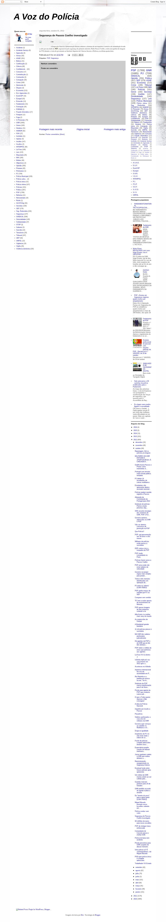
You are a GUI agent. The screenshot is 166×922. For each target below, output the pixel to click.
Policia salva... (21, 179)
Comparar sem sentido (143, 597)
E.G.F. (135, 165)
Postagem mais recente (50, 129)
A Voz (30, 34)
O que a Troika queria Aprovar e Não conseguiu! (142, 699)
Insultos (19, 144)
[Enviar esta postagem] (68, 55)
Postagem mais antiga (115, 129)
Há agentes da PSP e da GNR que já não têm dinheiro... (142, 643)
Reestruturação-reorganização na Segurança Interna (142, 763)
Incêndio (19, 136)
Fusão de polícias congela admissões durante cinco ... (142, 742)
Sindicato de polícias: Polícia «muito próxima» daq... (142, 506)
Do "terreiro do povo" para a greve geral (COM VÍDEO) (142, 797)
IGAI (18, 133)
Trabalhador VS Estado (143, 863)
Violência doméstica (23, 249)
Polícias (19, 187)
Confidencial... (21, 69)
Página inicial (83, 129)
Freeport (19, 115)
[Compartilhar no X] (78, 55)
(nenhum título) (146, 271)
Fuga (18, 117)
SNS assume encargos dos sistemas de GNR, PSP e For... (143, 513)
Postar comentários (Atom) (55, 134)
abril (137, 883)
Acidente (19, 48)
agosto (138, 870)
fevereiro (138, 889)
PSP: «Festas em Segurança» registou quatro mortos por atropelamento (141, 298)
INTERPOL (20, 147)
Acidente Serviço (22, 50)
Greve (18, 125)
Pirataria (19, 168)
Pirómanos (20, 171)
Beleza (18, 61)
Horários (19, 128)
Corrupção (19, 80)
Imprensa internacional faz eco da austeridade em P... (143, 671)
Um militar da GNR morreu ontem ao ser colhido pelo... (143, 777)
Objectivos (20, 163)
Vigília (18, 246)
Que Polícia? (139, 531)
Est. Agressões (21, 93)
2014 (135, 433)
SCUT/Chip (20, 203)
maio (137, 880)
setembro (139, 867)
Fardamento (20, 104)
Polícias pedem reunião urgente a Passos (143, 493)
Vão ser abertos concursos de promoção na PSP (142, 526)
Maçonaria (20, 155)
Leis (17, 152)
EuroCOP (19, 96)
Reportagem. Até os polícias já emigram (142, 452)
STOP (18, 225)
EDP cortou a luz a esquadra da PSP (142, 549)
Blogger (97, 915)
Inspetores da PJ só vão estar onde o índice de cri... (142, 735)
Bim (82, 915)
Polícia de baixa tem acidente (142, 839)
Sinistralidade (21, 219)
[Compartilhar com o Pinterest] (82, 55)
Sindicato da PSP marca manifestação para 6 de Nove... (143, 685)
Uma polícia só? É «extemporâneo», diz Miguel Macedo (143, 851)
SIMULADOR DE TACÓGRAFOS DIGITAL (147, 367)
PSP (48, 58)
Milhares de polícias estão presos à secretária (142, 543)
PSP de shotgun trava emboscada (142, 827)
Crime (18, 82)
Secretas (19, 206)
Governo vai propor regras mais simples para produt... (143, 574)
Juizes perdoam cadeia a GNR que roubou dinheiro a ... (143, 756)
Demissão (19, 85)
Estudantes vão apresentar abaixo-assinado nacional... (143, 487)
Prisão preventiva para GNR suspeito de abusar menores (143, 845)
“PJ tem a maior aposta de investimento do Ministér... (143, 602)
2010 (135, 899)
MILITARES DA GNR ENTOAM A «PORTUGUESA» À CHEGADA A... (143, 459)
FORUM (19, 109)
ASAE (18, 58)
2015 (135, 430)
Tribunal (19, 235)
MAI (17, 158)
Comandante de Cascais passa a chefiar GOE (142, 833)
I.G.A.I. (135, 176)
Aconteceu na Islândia (143, 666)
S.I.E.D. (136, 189)
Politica (19, 190)
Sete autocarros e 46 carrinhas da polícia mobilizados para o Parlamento (141, 384)
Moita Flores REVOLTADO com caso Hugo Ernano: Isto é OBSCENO (141, 251)
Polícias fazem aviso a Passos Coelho (143, 561)
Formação (19, 107)
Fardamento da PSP (147, 320)
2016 (135, 427)
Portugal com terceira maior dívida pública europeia (143, 473)
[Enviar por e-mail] (73, 55)
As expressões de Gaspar (141, 620)
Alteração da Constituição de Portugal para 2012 (142, 499)
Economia (19, 90)
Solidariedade (21, 222)
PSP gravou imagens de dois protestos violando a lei (142, 609)
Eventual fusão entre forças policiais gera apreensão (143, 770)
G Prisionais (20, 120)
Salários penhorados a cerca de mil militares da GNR (143, 719)
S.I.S (135, 192)
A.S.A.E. (136, 163)
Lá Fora (19, 149)
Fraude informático (22, 112)
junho (137, 876)
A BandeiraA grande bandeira (142, 625)
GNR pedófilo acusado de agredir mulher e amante (143, 790)
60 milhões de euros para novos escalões (143, 822)
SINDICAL (20, 217)
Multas (18, 160)
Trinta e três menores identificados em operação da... (142, 580)
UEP (18, 238)
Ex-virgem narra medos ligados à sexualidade (142, 405)
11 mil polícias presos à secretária (143, 630)
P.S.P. (135, 184)
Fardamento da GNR (147, 226)
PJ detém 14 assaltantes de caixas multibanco (142, 480)
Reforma (19, 195)
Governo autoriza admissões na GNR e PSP (142, 519)
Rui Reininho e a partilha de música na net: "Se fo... (142, 678)
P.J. (134, 181)
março (137, 886)
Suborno (19, 227)
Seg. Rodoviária (21, 211)
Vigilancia (19, 243)
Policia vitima (21, 184)
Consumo (19, 72)
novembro (139, 445)
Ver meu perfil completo (28, 39)
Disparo (19, 88)
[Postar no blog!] (75, 55)
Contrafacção (21, 74)
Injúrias (18, 139)
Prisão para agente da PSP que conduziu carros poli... (142, 692)
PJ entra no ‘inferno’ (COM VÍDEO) (142, 587)
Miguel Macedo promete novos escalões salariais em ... (142, 805)
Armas (18, 56)
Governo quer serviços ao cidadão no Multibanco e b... (143, 726)
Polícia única (20, 182)
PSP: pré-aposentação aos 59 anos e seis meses (143, 536)
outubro (138, 448)
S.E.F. (135, 187)
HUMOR (19, 131)
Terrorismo (20, 233)
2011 (135, 896)
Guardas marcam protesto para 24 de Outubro (142, 784)
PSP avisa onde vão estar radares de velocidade (142, 567)
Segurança (54, 58)
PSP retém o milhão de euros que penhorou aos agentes (143, 650)
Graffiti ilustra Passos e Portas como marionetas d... (143, 466)
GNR (18, 123)
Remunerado (20, 198)
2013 (135, 436)
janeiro (138, 892)
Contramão (20, 77)
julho (137, 873)
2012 (135, 439)
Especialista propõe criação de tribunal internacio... (142, 749)
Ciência (19, 66)
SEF (17, 208)
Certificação (20, 64)
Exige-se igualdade (141, 731)
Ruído (18, 200)
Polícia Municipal (22, 176)
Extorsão (19, 101)
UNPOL (19, 241)
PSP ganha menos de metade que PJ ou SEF (142, 592)
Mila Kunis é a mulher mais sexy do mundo (143, 615)
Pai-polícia (138, 714)
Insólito (18, 141)
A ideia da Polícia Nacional (141, 705)
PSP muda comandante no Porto (141, 555)
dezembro (139, 442)
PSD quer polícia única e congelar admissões (143, 858)
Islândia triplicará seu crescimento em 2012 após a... (142, 661)
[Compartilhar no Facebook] (80, 55)
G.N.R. (135, 173)
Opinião (19, 166)
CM (52, 42)
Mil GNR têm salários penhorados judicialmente (142, 636)
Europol (19, 99)
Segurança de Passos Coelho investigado (63, 35)
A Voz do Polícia (46, 16)
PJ (17, 174)
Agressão (19, 53)
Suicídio (19, 230)
